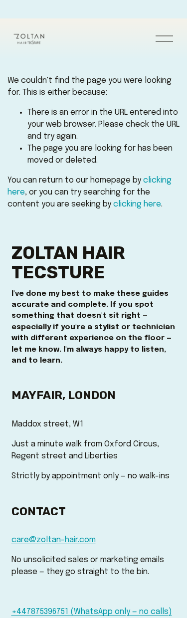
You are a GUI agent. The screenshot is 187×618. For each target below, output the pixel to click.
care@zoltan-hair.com (53, 540)
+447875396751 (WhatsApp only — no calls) (91, 612)
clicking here (137, 204)
